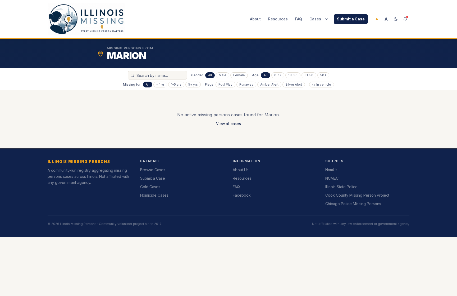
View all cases (228, 123)
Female (239, 75)
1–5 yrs (176, 84)
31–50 (308, 75)
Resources (278, 19)
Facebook (242, 195)
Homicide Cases (154, 195)
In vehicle (323, 84)
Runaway (246, 84)
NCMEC (332, 178)
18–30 (293, 75)
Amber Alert (269, 84)
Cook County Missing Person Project (357, 195)
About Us (241, 169)
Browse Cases (152, 169)
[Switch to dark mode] (395, 19)
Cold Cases (150, 186)
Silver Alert (293, 84)
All (210, 75)
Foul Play (225, 84)
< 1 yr (160, 84)
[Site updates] (405, 19)
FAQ (298, 19)
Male (222, 75)
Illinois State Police (341, 186)
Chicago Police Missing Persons (353, 203)
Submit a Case (351, 19)
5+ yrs (193, 84)
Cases (315, 19)
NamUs (331, 169)
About (255, 19)
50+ (323, 75)
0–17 (277, 75)
